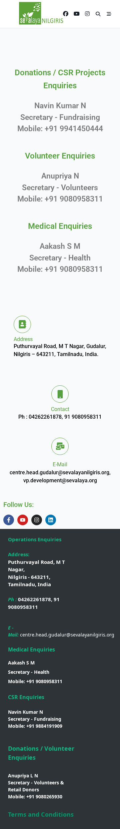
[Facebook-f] (8, 520)
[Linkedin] (50, 520)
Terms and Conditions (41, 814)
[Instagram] (36, 520)
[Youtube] (22, 520)
